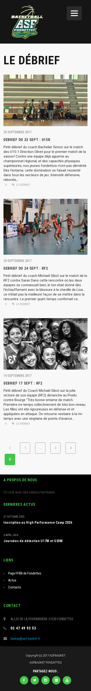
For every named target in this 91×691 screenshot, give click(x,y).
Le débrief (22, 184)
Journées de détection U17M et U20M (33, 541)
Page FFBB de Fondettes (24, 573)
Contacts (14, 587)
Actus (12, 580)
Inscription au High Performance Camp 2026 (38, 522)
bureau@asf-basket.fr (25, 638)
